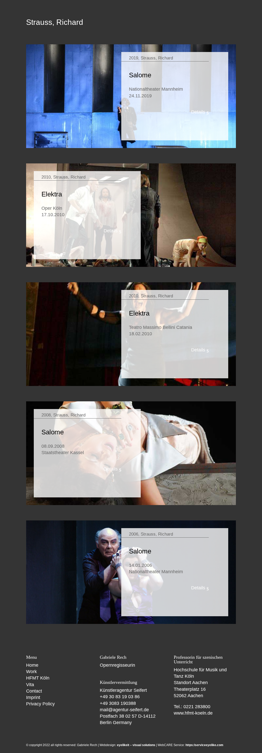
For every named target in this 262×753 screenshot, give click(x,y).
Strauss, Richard (157, 58)
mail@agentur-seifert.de (124, 709)
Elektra (51, 194)
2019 (133, 58)
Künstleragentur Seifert (123, 690)
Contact (34, 691)
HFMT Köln (37, 678)
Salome (140, 75)
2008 (46, 415)
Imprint (33, 697)
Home (32, 665)
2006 (133, 534)
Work (31, 671)
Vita (30, 684)
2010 (46, 177)
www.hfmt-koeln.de (193, 713)
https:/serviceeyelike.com (204, 745)
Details (198, 111)
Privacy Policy (40, 703)
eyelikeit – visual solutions (136, 745)
